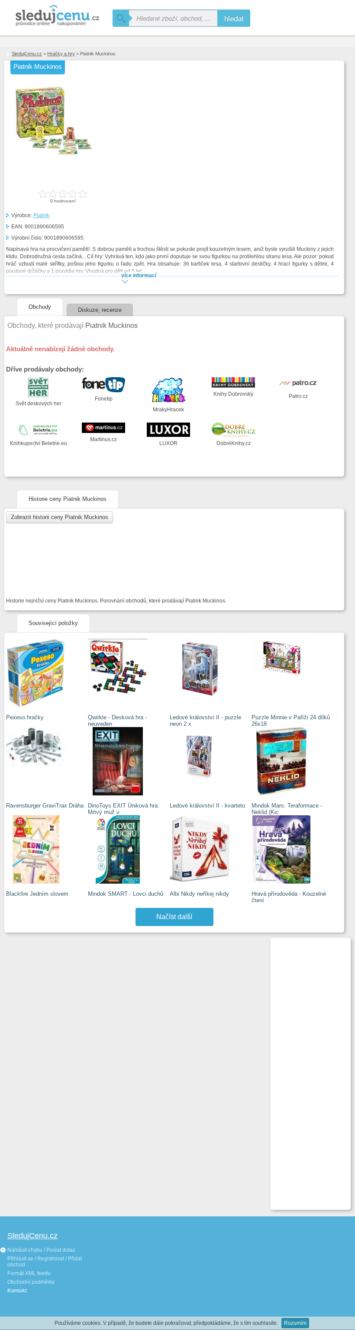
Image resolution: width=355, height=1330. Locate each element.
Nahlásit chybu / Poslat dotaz (40, 1250)
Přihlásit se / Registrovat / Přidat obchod (44, 1262)
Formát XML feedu (29, 1273)
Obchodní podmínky (31, 1282)
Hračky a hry (61, 53)
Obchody (40, 307)
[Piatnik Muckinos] (54, 160)
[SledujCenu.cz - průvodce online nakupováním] (56, 16)
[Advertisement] (307, 1070)
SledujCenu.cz (27, 53)
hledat (234, 18)
